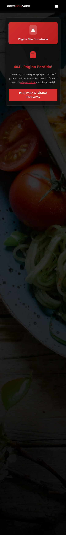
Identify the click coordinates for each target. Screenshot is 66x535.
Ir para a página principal (34, 94)
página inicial (27, 82)
